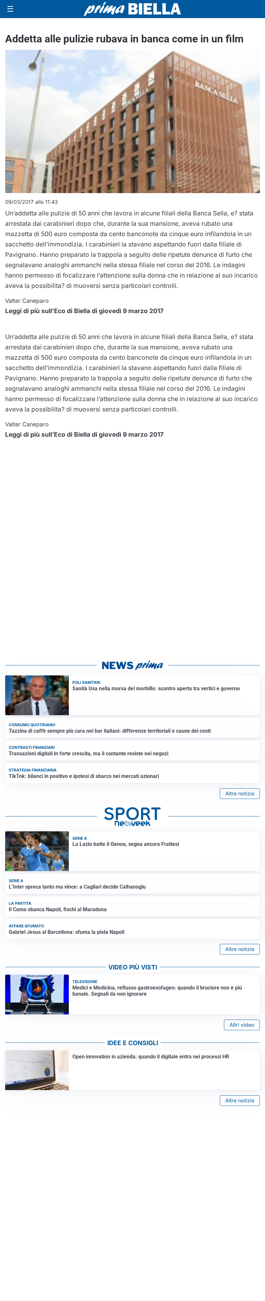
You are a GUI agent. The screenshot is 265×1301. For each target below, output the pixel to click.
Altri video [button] (241, 1025)
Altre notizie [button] (239, 793)
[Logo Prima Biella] (132, 9)
